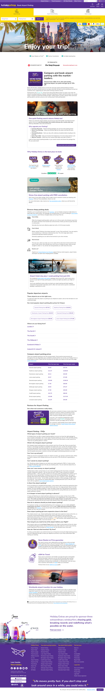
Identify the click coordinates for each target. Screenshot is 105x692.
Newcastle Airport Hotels (64, 670)
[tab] (17, 11)
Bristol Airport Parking (46, 666)
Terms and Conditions (34, 466)
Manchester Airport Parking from (42, 313)
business (52, 212)
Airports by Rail (34, 662)
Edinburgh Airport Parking (47, 668)
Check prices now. (31, 361)
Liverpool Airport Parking (46, 662)
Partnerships (77, 658)
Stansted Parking (45, 652)
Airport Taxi (33, 666)
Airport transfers (33, 592)
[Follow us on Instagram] (18, 668)
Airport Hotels (34, 650)
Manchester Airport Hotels (64, 656)
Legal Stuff (76, 674)
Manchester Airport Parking (47, 656)
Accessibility (77, 656)
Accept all (100, 689)
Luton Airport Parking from (65, 318)
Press (75, 652)
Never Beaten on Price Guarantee (60, 603)
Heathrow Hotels (62, 650)
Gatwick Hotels (61, 648)
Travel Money (34, 664)
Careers (76, 650)
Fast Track (33, 668)
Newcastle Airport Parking (47, 670)
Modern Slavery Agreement (80, 676)
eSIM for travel (53, 564)
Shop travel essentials (79, 662)
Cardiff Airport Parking (46, 660)
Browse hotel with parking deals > (66, 145)
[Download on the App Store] (18, 678)
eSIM (56, 562)
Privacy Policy (77, 672)
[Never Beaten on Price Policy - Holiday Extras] (43, 56)
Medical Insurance (35, 656)
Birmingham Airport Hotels (64, 658)
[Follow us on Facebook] (12, 668)
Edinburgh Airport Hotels (64, 668)
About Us (76, 648)
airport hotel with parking (43, 278)
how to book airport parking (46, 481)
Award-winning (46, 165)
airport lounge (50, 527)
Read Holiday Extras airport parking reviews (62, 424)
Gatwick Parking (44, 648)
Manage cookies (91, 689)
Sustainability (77, 654)
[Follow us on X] (15, 668)
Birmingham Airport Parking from (41, 318)
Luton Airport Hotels (63, 654)
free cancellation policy (55, 201)
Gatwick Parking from (42, 307)
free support (32, 166)
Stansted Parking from (65, 313)
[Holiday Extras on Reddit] (26, 668)
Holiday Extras (8, 5)
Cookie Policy (77, 670)
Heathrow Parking (45, 650)
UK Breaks (33, 670)
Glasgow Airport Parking (46, 664)
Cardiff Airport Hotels (63, 660)
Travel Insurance (34, 654)
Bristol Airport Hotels (63, 666)
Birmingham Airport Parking (47, 658)
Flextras (59, 169)
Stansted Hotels (62, 652)
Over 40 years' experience (71, 165)
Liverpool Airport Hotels (63, 662)
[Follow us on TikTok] (21, 668)
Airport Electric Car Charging (45, 252)
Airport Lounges (34, 652)
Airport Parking (34, 648)
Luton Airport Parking (46, 654)
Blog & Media (77, 660)
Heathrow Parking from (62, 307)
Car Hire (33, 658)
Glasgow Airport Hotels (63, 664)
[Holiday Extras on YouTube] (23, 668)
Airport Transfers (35, 660)
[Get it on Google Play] (18, 681)
